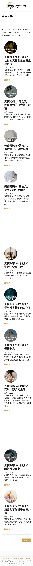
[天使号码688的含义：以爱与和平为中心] (10, 177)
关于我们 (13, 559)
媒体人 (22, 564)
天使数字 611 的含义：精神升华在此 (17, 467)
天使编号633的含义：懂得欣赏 (16, 346)
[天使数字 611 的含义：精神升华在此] (10, 455)
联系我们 (21, 559)
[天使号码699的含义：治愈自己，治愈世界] (10, 136)
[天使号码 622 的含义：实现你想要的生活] (10, 376)
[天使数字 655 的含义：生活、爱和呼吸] (10, 253)
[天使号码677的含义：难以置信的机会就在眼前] (10, 91)
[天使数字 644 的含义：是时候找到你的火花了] (10, 294)
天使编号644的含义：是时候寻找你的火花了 (17, 305)
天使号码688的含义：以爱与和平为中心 (16, 188)
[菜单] (3, 6)
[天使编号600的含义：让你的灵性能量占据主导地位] (10, 47)
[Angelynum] (16, 6)
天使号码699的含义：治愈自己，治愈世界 (16, 147)
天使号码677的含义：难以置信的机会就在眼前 (17, 104)
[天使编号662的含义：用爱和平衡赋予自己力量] (10, 496)
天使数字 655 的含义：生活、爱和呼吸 (17, 265)
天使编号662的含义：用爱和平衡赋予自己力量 (17, 509)
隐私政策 (6, 559)
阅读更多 (7, 80)
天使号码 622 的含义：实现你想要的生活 (17, 387)
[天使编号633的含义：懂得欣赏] (10, 335)
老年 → (26, 540)
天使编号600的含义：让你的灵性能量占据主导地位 (17, 60)
